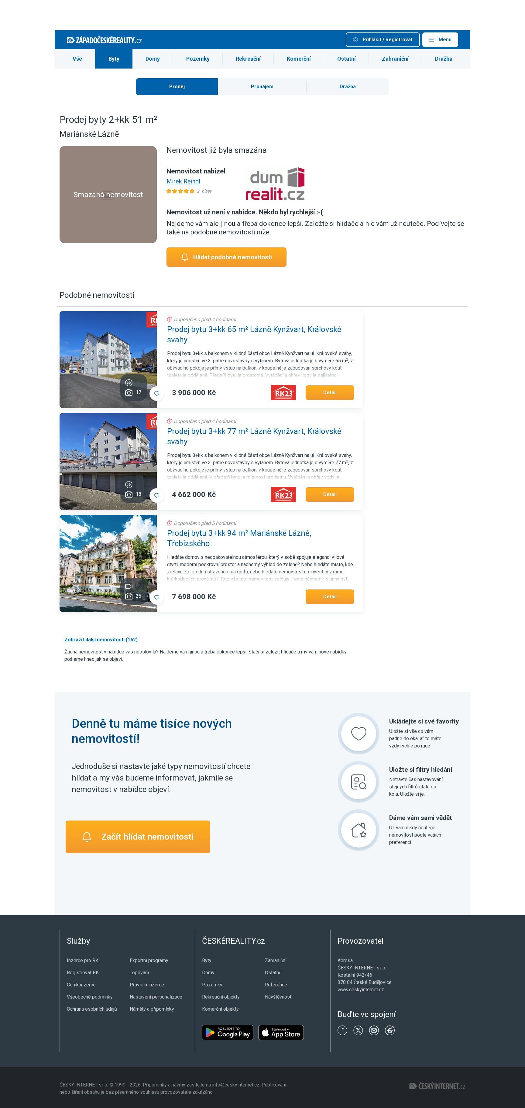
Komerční (299, 58)
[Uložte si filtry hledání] (358, 781)
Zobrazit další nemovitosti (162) (101, 640)
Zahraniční (395, 58)
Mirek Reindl (183, 181)
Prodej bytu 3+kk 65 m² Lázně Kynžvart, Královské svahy (254, 334)
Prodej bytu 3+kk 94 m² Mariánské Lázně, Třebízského (239, 538)
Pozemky (198, 58)
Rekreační (248, 58)
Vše (77, 58)
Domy (153, 58)
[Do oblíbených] (156, 393)
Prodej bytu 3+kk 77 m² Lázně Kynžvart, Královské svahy (254, 436)
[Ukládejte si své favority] (358, 733)
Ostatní (346, 58)
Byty (113, 58)
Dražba (443, 58)
